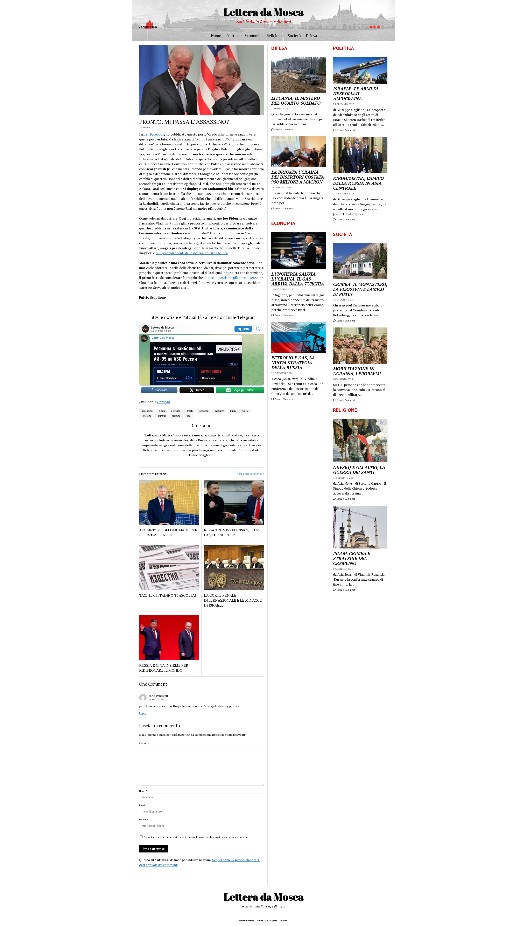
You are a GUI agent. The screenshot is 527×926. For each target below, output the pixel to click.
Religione (275, 35)
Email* (142, 805)
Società (294, 35)
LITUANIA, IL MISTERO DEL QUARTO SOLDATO (296, 100)
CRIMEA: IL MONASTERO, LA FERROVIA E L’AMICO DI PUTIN (360, 289)
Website (143, 819)
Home (216, 35)
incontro (219, 410)
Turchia (162, 415)
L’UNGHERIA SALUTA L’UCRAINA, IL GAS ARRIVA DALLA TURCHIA (297, 278)
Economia (253, 35)
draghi (190, 410)
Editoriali (163, 402)
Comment (144, 743)
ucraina (176, 415)
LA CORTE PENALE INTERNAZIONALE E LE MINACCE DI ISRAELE (233, 600)
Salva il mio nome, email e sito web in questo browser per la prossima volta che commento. (196, 837)
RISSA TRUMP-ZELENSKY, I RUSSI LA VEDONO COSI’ (233, 532)
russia (245, 410)
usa (188, 415)
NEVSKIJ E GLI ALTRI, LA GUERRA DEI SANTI (359, 470)
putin (233, 410)
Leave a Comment (345, 130)
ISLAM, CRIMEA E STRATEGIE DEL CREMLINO (351, 558)
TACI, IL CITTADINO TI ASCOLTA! (167, 595)
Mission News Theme (251, 920)
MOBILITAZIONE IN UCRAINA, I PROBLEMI (357, 371)
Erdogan (204, 410)
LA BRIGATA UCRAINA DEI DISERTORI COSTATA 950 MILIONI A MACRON (297, 177)
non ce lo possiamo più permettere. (230, 277)
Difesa (311, 35)
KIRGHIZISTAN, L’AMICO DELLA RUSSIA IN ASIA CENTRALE (358, 183)
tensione (147, 415)
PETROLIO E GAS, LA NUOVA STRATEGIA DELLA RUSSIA (293, 362)
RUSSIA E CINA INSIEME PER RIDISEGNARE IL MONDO (163, 668)
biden (162, 410)
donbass (175, 410)
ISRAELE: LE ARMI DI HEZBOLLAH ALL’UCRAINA (355, 93)
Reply (142, 713)
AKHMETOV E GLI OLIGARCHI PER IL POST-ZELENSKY (168, 532)
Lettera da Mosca (264, 12)
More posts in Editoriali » (250, 473)
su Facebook (155, 134)
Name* (143, 791)
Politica (232, 35)
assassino (147, 410)
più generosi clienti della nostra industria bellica (192, 253)
